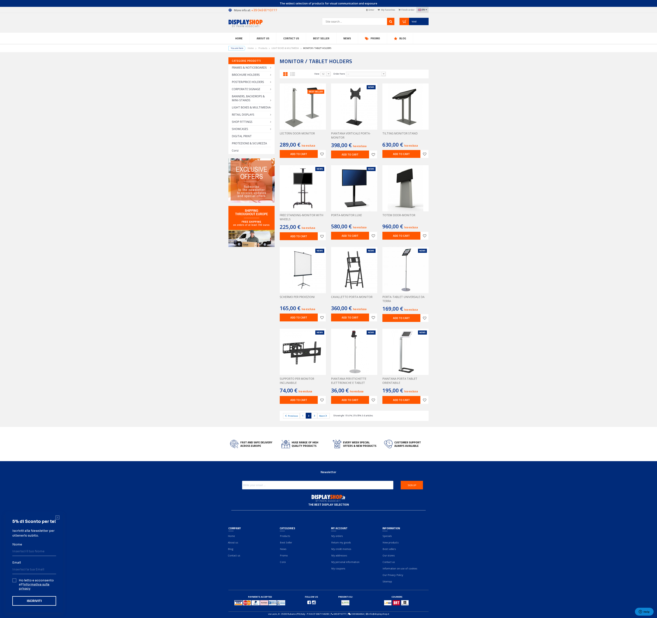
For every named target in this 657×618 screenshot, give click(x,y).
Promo (375, 38)
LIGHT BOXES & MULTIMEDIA (285, 48)
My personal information (345, 562)
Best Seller (321, 38)
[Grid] (285, 73)
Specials (387, 536)
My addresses (339, 555)
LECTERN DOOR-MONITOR (297, 133)
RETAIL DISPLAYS (243, 114)
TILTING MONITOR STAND (400, 133)
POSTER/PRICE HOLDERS (248, 82)
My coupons (338, 568)
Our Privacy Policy (392, 575)
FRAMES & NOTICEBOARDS (249, 67)
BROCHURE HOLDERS (246, 75)
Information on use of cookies (399, 568)
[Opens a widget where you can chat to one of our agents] (644, 612)
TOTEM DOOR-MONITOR (398, 215)
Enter (371, 9)
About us (233, 542)
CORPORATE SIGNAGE (246, 89)
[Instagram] (314, 602)
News (347, 38)
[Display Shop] (251, 23)
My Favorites (388, 9)
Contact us (291, 38)
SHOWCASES (240, 129)
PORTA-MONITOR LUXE (346, 215)
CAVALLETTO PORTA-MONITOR (351, 297)
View (316, 73)
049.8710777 (339, 613)
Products (263, 48)
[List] (292, 73)
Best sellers (389, 549)
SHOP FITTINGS (242, 122)
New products (390, 542)
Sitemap (387, 581)
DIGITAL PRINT (242, 136)
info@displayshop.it (378, 613)
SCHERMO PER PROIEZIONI (297, 297)
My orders (337, 536)
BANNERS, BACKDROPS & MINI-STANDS (248, 98)
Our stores (388, 555)
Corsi (235, 150)
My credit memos (341, 549)
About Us (263, 38)
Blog (402, 38)
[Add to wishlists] (322, 154)
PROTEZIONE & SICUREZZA (249, 143)
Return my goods (341, 542)
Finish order (408, 9)
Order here (339, 73)
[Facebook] (309, 602)
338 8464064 (357, 613)
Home (239, 38)
